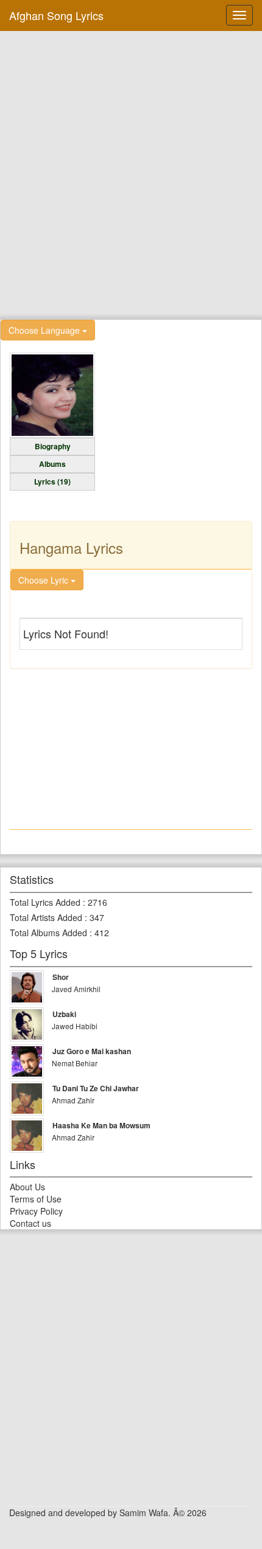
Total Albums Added (48, 932)
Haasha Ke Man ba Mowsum (101, 1125)
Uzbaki (64, 1014)
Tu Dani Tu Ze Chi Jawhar (95, 1088)
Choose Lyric (44, 580)
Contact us (30, 1223)
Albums (52, 463)
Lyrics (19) (52, 481)
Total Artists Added (46, 917)
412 (101, 932)
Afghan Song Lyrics (56, 15)
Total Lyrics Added (45, 902)
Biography (53, 446)
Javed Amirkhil (76, 989)
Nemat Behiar (74, 1063)
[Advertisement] (131, 174)
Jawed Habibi (74, 1026)
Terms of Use (36, 1199)
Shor (60, 976)
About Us (27, 1187)
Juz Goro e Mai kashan (91, 1051)
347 (97, 917)
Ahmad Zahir (73, 1100)
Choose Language (45, 330)
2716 (97, 902)
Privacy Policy (36, 1211)
